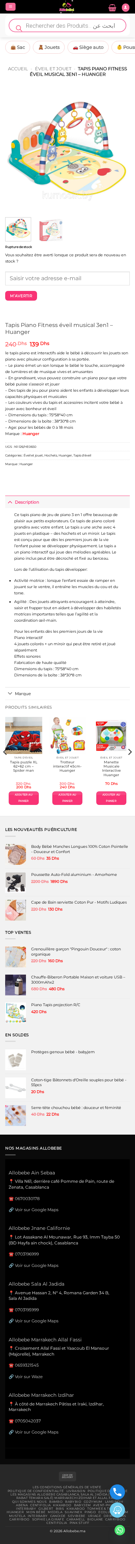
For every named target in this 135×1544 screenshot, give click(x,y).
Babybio (73, 1501)
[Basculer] (10, 502)
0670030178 (27, 1198)
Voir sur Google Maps (36, 1209)
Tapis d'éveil (82, 455)
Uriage (94, 1516)
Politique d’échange (107, 1491)
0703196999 (27, 1254)
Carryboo (19, 1519)
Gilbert (45, 1508)
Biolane (95, 1519)
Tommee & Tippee (103, 1508)
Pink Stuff (80, 1523)
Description (27, 502)
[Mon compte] (125, 7)
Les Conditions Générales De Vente (67, 1487)
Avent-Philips (106, 1505)
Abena (22, 1505)
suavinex (73, 1512)
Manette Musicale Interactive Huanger (111, 768)
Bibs (60, 1508)
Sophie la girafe (48, 1519)
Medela (55, 1512)
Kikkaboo (62, 1505)
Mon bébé (35, 1512)
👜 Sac (17, 47)
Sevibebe (76, 1516)
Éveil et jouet (53, 68)
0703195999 (27, 1309)
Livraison (76, 1491)
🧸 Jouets (49, 47)
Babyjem (82, 1505)
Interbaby (26, 1508)
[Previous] (16, 149)
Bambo (56, 1501)
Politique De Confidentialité (36, 1491)
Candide (58, 1516)
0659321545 (27, 1365)
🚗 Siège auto (88, 47)
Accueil (18, 68)
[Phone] (117, 1492)
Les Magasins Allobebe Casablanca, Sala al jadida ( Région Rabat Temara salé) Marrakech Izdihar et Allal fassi (67, 1496)
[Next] (118, 149)
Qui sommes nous (29, 1501)
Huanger (65, 455)
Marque (23, 693)
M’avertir (21, 295)
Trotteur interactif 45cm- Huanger (67, 766)
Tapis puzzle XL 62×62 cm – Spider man (23, 766)
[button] (11, 7)
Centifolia (40, 1505)
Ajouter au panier (24, 797)
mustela (17, 1516)
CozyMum (93, 1501)
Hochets (50, 455)
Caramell (75, 1519)
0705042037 (28, 1420)
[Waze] (117, 1510)
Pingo (90, 1512)
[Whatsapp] (120, 1530)
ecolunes (107, 1512)
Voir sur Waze (29, 1376)
